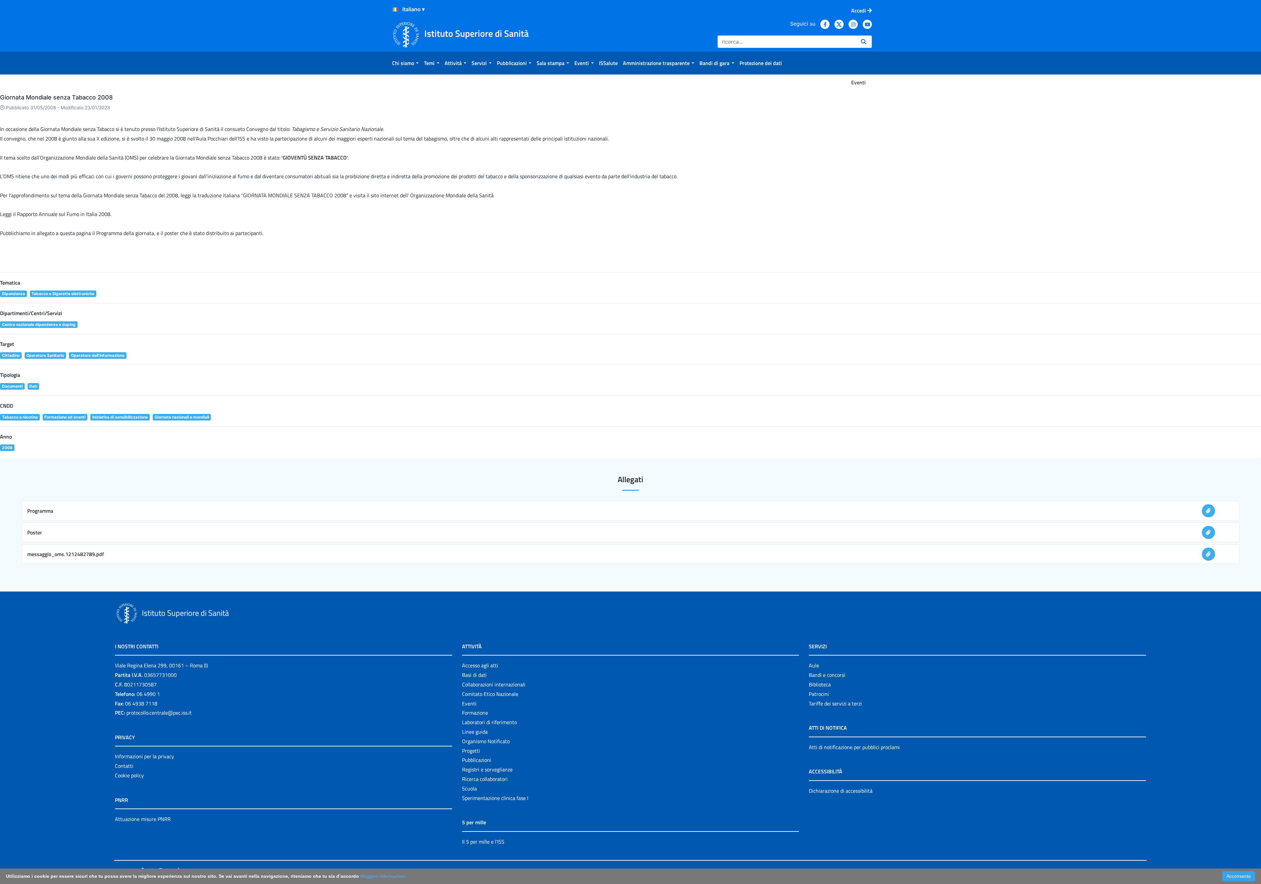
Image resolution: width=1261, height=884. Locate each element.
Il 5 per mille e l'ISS (483, 842)
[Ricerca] (863, 41)
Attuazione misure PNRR (143, 819)
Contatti (124, 766)
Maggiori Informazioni (382, 876)
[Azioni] (395, 9)
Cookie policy (129, 775)
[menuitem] (405, 63)
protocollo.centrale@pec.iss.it (159, 713)
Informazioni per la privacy (144, 756)
